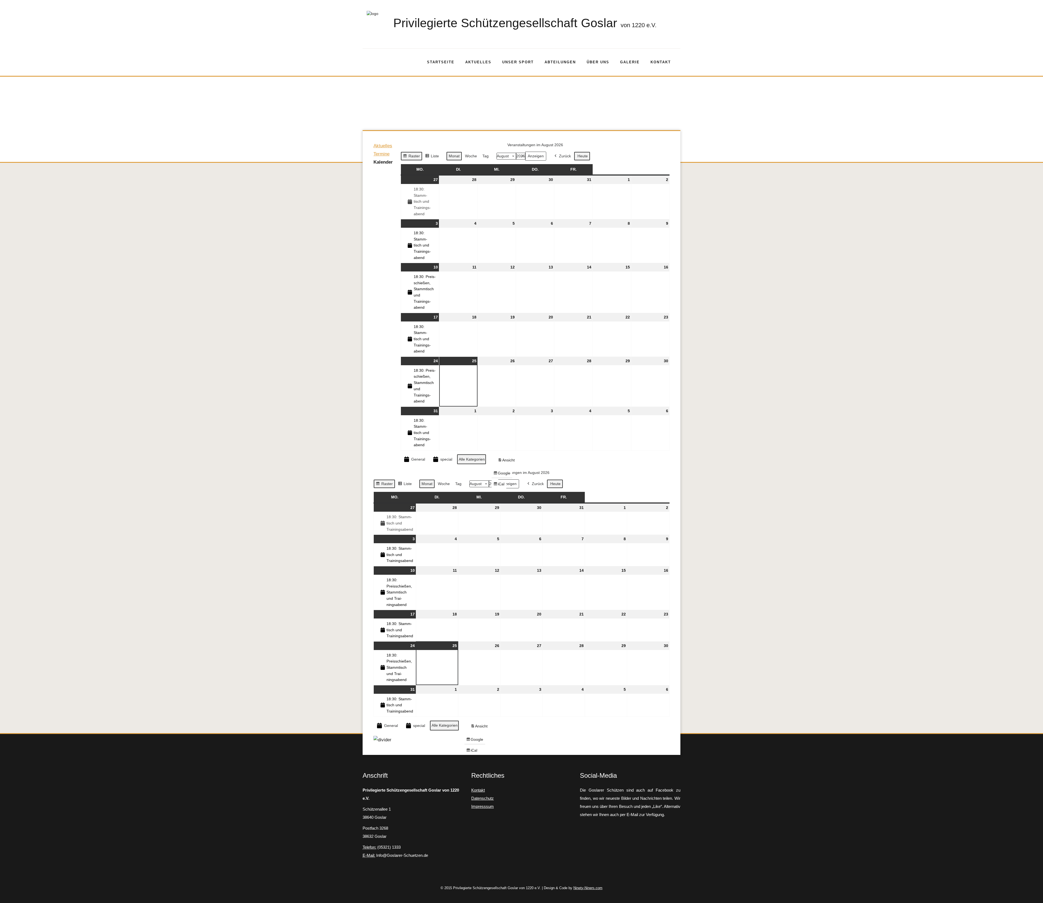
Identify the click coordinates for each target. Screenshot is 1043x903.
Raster (411, 157)
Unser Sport (518, 62)
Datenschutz (482, 798)
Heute (582, 156)
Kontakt (661, 62)
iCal (499, 485)
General (418, 459)
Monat (454, 156)
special (446, 459)
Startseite (440, 62)
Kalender (383, 162)
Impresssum (482, 806)
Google (501, 474)
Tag (485, 156)
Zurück (565, 156)
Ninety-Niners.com (587, 888)
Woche (471, 156)
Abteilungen (560, 62)
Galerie (630, 62)
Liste (432, 157)
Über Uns (598, 62)
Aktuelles (478, 62)
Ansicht (507, 461)
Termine (381, 154)
